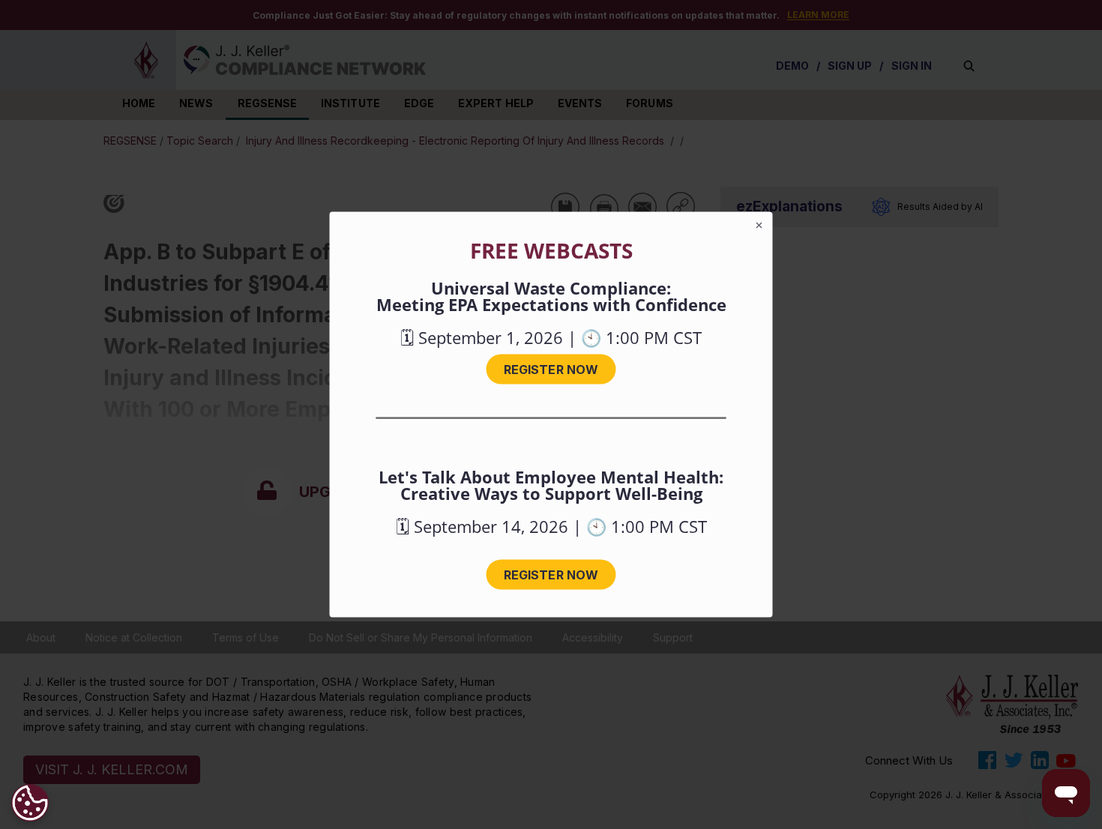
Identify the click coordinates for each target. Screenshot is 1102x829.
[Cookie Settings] (30, 803)
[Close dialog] (759, 226)
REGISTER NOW (551, 369)
